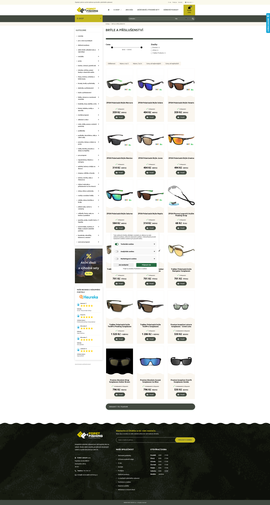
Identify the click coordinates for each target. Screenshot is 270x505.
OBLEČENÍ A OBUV (83, 119)
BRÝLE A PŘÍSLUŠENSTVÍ (84, 92)
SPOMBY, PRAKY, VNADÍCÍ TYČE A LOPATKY (87, 221)
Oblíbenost (111, 63)
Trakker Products (159, 53)
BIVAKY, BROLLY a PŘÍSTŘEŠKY (86, 83)
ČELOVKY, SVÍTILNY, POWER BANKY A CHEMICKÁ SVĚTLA (86, 71)
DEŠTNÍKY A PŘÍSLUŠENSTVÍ (86, 88)
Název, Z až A (137, 63)
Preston (156, 47)
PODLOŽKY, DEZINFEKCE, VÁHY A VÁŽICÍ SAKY (87, 136)
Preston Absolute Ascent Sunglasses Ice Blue (150, 381)
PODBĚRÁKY (81, 130)
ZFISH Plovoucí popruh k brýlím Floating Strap (181, 214)
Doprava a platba (123, 486)
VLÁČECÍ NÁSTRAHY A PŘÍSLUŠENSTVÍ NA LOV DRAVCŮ (87, 185)
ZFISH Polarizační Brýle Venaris (181, 103)
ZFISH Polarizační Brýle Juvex (150, 158)
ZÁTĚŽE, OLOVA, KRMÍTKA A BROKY (86, 201)
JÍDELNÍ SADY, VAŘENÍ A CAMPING (85, 208)
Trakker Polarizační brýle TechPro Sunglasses (150, 325)
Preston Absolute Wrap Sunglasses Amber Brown (119, 381)
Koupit (121, 117)
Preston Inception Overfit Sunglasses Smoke (181, 381)
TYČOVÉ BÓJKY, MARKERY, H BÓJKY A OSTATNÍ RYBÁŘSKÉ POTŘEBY (86, 228)
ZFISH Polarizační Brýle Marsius (119, 158)
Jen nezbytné (123, 265)
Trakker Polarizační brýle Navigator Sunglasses (181, 270)
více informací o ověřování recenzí (83, 364)
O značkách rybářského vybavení (128, 478)
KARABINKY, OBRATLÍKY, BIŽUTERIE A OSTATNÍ (85, 236)
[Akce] (89, 265)
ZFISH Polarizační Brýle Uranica (181, 158)
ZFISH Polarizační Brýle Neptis (150, 214)
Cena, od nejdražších (172, 63)
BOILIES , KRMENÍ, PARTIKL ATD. (87, 65)
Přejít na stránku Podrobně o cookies (135, 269)
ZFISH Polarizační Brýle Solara (150, 103)
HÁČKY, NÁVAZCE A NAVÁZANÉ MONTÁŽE (87, 98)
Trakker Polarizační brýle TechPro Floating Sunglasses (119, 325)
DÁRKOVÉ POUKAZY (83, 45)
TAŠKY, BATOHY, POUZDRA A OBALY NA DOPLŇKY (86, 149)
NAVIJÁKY (81, 56)
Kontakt (120, 467)
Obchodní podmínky (124, 455)
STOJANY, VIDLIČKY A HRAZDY (86, 173)
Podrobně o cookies (124, 482)
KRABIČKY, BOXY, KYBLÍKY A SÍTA (87, 104)
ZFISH (155, 50)
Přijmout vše (146, 265)
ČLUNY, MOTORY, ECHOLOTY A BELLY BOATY (86, 78)
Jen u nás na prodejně (85, 40)
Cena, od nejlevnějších (153, 63)
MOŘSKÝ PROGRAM (83, 115)
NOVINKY (80, 36)
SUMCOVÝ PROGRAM (84, 242)
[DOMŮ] (109, 10)
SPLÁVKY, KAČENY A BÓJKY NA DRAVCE (86, 167)
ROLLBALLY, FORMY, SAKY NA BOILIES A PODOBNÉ (86, 214)
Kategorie (81, 30)
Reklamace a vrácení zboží (126, 489)
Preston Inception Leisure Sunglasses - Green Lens (181, 325)
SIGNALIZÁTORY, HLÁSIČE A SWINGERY (85, 161)
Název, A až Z (124, 63)
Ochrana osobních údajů (126, 459)
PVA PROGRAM (82, 155)
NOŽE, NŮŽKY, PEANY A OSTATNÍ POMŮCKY (87, 125)
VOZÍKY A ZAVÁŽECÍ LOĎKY (86, 195)
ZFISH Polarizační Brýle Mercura (119, 103)
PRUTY (80, 61)
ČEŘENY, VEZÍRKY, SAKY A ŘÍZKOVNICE (85, 179)
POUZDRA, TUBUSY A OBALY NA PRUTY (87, 143)
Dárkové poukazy (123, 474)
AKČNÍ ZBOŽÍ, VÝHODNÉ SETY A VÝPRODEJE (87, 51)
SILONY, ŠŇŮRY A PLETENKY (86, 191)
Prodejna (121, 471)
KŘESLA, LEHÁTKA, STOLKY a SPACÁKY (86, 109)
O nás (120, 463)
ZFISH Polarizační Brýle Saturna (119, 214)
